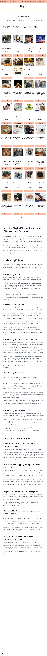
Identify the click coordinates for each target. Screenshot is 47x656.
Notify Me (40, 168)
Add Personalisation (6, 55)
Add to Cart (18, 55)
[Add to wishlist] (11, 35)
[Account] (42, 6)
